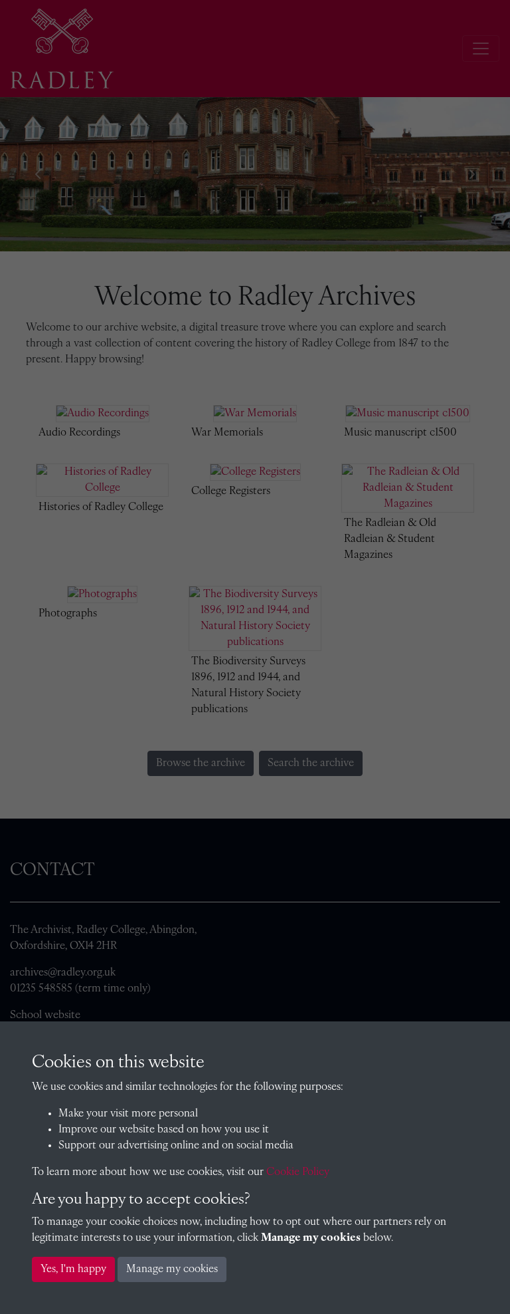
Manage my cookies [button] (172, 1269)
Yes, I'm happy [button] (73, 1269)
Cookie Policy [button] (297, 1172)
